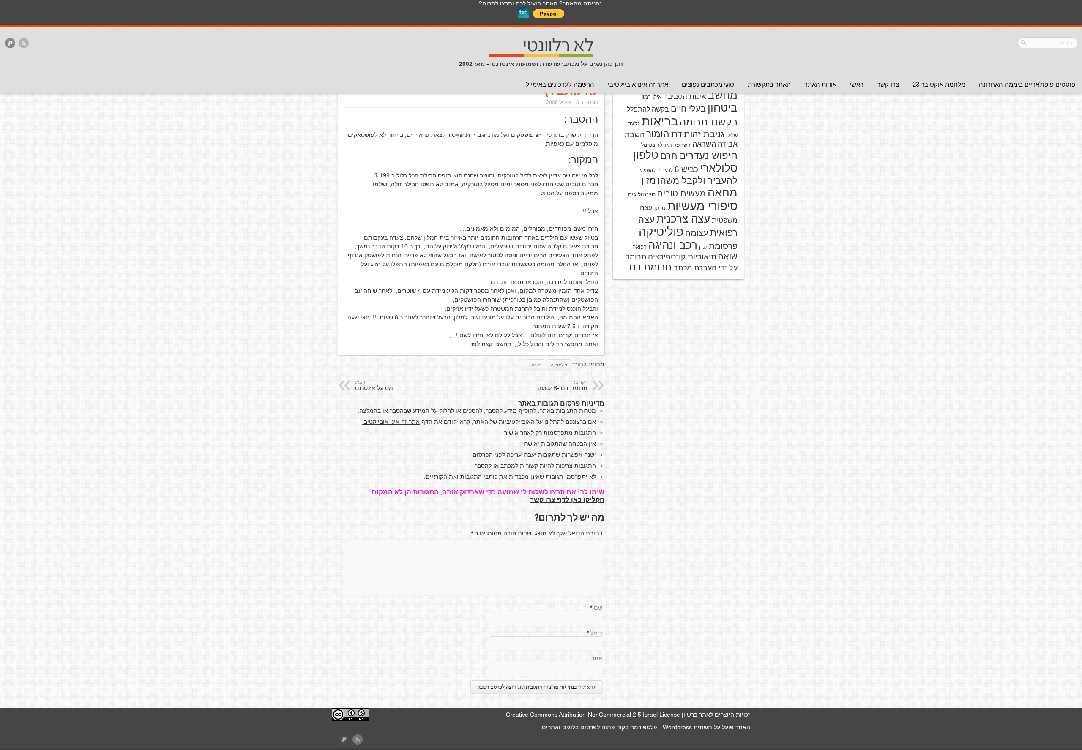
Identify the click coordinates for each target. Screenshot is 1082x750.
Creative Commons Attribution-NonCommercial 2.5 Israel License (593, 714)
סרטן (660, 208)
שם (598, 607)
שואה (728, 256)
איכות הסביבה (684, 96)
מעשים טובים (681, 193)
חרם (668, 155)
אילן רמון (651, 97)
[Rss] (24, 43)
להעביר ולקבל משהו (698, 180)
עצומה (696, 232)
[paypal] (10, 43)
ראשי (856, 84)
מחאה (535, 365)
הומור (657, 133)
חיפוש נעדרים (708, 155)
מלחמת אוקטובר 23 (939, 84)
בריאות (660, 121)
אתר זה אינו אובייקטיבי (638, 84)
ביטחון (723, 108)
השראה (704, 144)
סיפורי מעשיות (702, 206)
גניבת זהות (704, 134)
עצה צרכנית (683, 219)
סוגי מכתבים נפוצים (708, 84)
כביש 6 (686, 169)
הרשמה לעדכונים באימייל (560, 84)
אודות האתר (820, 84)
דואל (596, 633)
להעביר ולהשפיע (656, 170)
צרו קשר (888, 84)
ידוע (583, 134)
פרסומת (723, 246)
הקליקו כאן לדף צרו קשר (567, 499)
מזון (648, 180)
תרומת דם (650, 267)
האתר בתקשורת (769, 84)
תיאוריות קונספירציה (682, 256)
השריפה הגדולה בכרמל (666, 145)
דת (676, 134)
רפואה (639, 247)
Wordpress (677, 727)
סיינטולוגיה (642, 194)
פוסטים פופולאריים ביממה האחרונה (1027, 84)
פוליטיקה (559, 365)
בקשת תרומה (709, 122)
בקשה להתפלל (648, 109)
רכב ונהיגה (672, 245)
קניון (703, 247)
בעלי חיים (688, 108)
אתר (596, 658)
